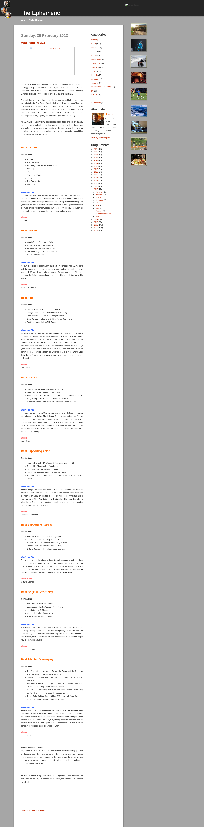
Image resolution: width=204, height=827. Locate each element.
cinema (94, 48)
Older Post (35, 810)
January (99, 216)
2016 (96, 178)
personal (94, 79)
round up (94, 40)
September (100, 200)
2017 (96, 175)
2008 (96, 228)
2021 (96, 163)
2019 (96, 169)
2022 (96, 160)
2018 (96, 172)
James (110, 114)
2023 (96, 158)
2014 (96, 183)
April (97, 208)
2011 (96, 219)
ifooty (93, 99)
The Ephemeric (40, 13)
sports (93, 55)
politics (94, 51)
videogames (96, 59)
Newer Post (25, 810)
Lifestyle (94, 75)
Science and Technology (101, 87)
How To (94, 95)
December (100, 192)
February (99, 211)
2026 (96, 149)
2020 (96, 166)
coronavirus (96, 103)
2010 (96, 222)
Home (42, 810)
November (100, 195)
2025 (96, 152)
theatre (94, 71)
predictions (95, 63)
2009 (96, 225)
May (97, 205)
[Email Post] (21, 805)
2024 (96, 155)
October (99, 197)
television (95, 67)
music (93, 44)
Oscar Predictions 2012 (33, 43)
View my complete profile (101, 138)
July (97, 203)
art (92, 91)
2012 (96, 189)
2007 (96, 231)
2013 (96, 186)
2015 (96, 181)
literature (94, 83)
